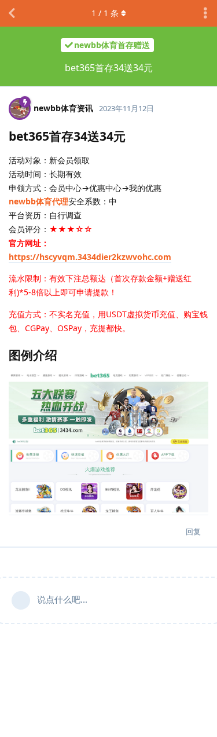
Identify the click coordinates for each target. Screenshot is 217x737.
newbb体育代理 (38, 201)
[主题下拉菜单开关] (205, 13)
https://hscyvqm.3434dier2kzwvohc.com (90, 256)
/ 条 (105, 13)
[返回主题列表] (11, 13)
